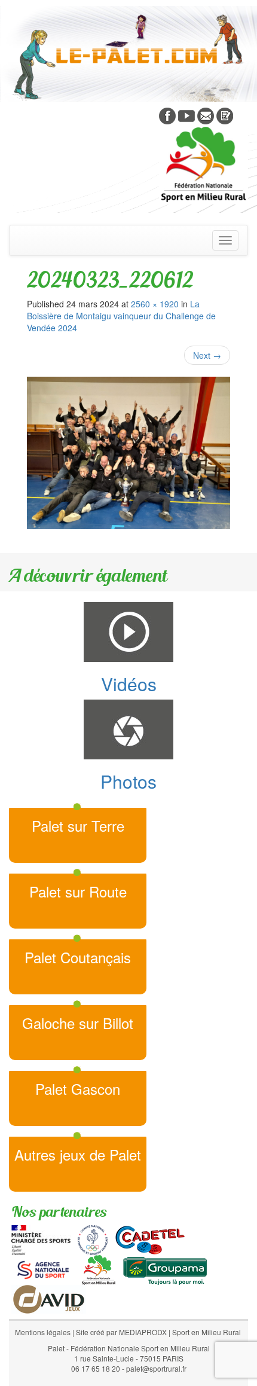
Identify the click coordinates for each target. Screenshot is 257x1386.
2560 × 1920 (155, 304)
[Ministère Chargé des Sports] (41, 1239)
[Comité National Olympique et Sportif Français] (93, 1239)
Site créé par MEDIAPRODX (121, 1332)
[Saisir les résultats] (224, 115)
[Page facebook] (167, 115)
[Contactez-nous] (205, 115)
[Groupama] (165, 1269)
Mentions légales (43, 1332)
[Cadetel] (150, 1239)
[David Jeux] (48, 1298)
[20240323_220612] (128, 453)
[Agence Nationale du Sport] (43, 1269)
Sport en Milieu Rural (206, 1332)
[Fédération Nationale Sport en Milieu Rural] (98, 1269)
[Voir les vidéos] (186, 115)
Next (207, 355)
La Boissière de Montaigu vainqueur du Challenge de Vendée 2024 (121, 316)
